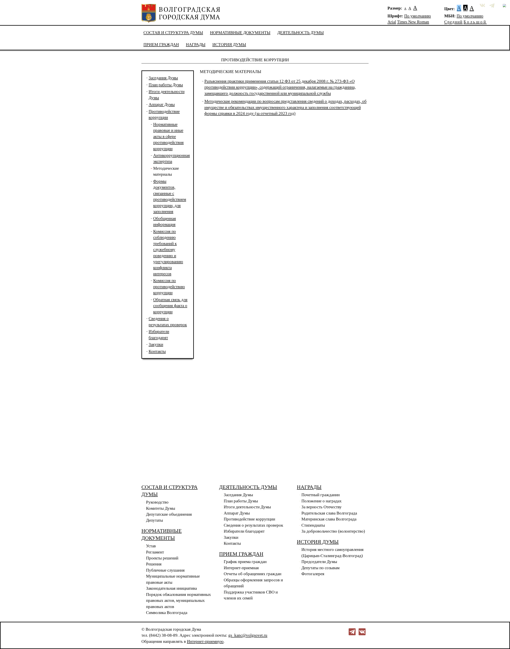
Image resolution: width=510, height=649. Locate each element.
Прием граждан (161, 44)
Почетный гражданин (320, 494)
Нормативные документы (240, 32)
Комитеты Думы (160, 508)
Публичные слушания (165, 570)
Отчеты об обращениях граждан (252, 573)
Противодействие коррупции (249, 519)
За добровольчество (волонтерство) (333, 531)
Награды (195, 44)
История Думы (229, 44)
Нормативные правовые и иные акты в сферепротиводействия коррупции (168, 136)
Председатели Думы (319, 561)
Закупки (156, 344)
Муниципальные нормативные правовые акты (173, 579)
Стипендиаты (313, 525)
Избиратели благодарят (244, 531)
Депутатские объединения (169, 514)
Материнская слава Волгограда (328, 519)
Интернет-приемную (205, 641)
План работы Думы (166, 84)
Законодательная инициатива (171, 588)
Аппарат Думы (162, 104)
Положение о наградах (321, 501)
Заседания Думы (163, 77)
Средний (453, 21)
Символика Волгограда (166, 612)
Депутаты (154, 520)
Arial (391, 21)
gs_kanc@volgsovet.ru (247, 635)
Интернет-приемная (241, 567)
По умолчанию (417, 16)
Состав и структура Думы (173, 32)
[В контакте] (362, 631)
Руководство (157, 502)
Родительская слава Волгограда (329, 513)
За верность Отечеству (321, 507)
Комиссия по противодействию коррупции (169, 286)
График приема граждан (245, 561)
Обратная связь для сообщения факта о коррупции (170, 305)
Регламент (155, 552)
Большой (475, 21)
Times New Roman (413, 21)
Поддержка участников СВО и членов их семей (251, 595)
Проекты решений (162, 558)
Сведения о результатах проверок (253, 525)
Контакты (157, 351)
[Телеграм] (352, 631)
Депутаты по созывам (320, 567)
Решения (154, 564)
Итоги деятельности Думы (247, 507)
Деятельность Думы (300, 32)
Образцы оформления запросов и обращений (253, 583)
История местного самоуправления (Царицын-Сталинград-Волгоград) (332, 552)
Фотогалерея (312, 573)
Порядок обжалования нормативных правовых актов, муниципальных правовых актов (178, 600)
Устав (151, 546)
